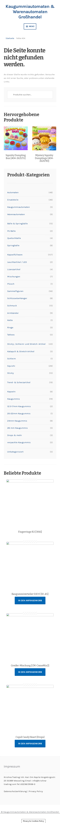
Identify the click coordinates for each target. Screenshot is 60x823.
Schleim (11, 358)
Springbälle (13, 245)
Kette (10, 320)
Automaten (12, 192)
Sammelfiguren (15, 291)
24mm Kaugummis (17, 420)
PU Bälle (11, 231)
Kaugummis (13, 399)
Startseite (10, 38)
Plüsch (10, 284)
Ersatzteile (12, 199)
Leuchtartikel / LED (17, 262)
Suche (30, 818)
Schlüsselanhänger (17, 298)
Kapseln (11, 391)
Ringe (10, 327)
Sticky (10, 373)
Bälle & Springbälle (17, 223)
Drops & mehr (14, 435)
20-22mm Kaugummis (18, 413)
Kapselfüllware (14, 254)
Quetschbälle (14, 238)
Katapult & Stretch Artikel (20, 351)
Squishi (11, 366)
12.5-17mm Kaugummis (19, 406)
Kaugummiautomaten (18, 207)
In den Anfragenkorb (30, 600)
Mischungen (13, 276)
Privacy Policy (36, 791)
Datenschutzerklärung (15, 791)
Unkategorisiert (15, 451)
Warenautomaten (16, 214)
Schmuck (12, 305)
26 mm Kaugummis (17, 428)
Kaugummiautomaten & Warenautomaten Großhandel (30, 12)
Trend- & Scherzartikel (18, 382)
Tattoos (11, 334)
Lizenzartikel (13, 269)
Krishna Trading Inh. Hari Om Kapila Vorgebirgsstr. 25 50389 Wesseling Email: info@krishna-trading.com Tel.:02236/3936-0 (30, 781)
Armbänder (13, 313)
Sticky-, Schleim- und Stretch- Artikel (26, 344)
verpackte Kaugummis (19, 442)
